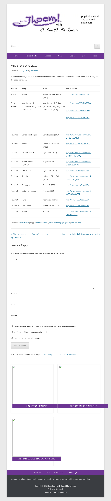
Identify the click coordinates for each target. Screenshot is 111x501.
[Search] (97, 46)
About (95, 56)
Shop (60, 56)
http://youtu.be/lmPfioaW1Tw (77, 206)
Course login (72, 473)
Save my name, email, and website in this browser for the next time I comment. (45, 326)
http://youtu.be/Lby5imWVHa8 (78, 111)
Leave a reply (76, 223)
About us (37, 473)
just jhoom (66, 223)
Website (14, 315)
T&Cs (47, 473)
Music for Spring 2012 (24, 65)
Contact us (58, 473)
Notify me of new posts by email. (27, 338)
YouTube (92, 39)
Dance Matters (23, 223)
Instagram (98, 39)
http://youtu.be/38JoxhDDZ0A (77, 200)
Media (72, 56)
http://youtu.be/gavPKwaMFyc (78, 185)
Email (14, 305)
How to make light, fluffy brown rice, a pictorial (81, 234)
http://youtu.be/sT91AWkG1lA (78, 144)
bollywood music (42, 223)
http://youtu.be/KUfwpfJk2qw (77, 171)
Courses (48, 56)
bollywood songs (55, 223)
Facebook (86, 39)
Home (16, 56)
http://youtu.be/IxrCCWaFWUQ (78, 118)
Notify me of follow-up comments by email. (30, 332)
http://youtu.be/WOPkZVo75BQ (78, 103)
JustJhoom (34, 71)
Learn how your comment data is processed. (60, 354)
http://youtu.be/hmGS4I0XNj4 (77, 94)
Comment (15, 259)
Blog (83, 56)
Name (14, 294)
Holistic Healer (31, 56)
